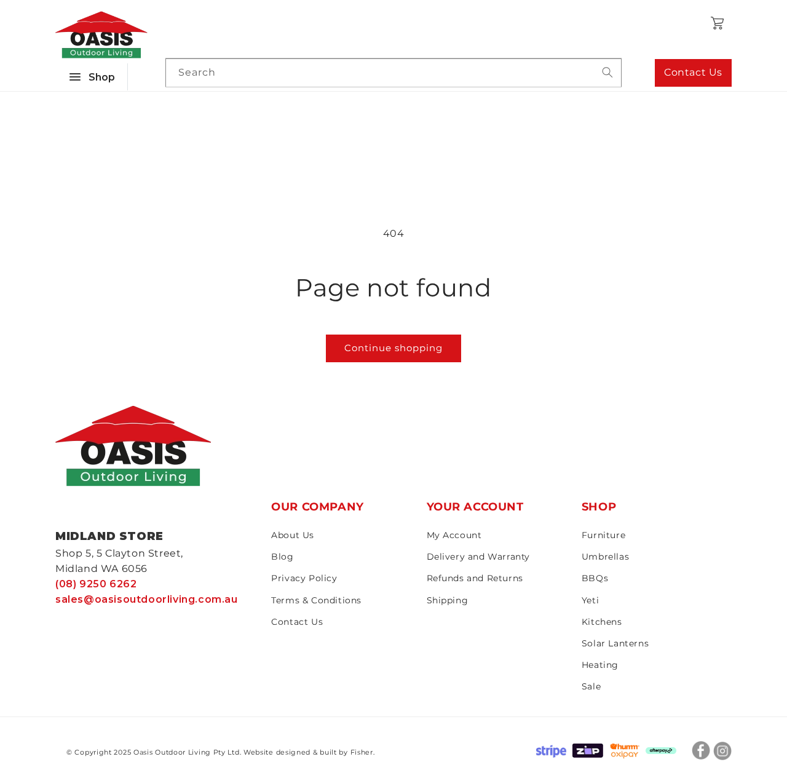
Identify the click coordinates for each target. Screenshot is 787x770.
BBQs (595, 578)
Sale (591, 686)
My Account (454, 535)
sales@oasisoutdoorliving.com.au (146, 599)
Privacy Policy (304, 578)
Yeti (590, 600)
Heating (600, 664)
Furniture (603, 535)
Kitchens (602, 621)
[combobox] (393, 73)
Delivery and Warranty (479, 556)
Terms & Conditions (316, 600)
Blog (282, 556)
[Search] (607, 72)
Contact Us (693, 72)
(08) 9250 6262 (95, 584)
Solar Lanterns (615, 643)
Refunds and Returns (475, 578)
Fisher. (362, 752)
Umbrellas (605, 556)
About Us (292, 535)
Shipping (448, 600)
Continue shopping (393, 348)
